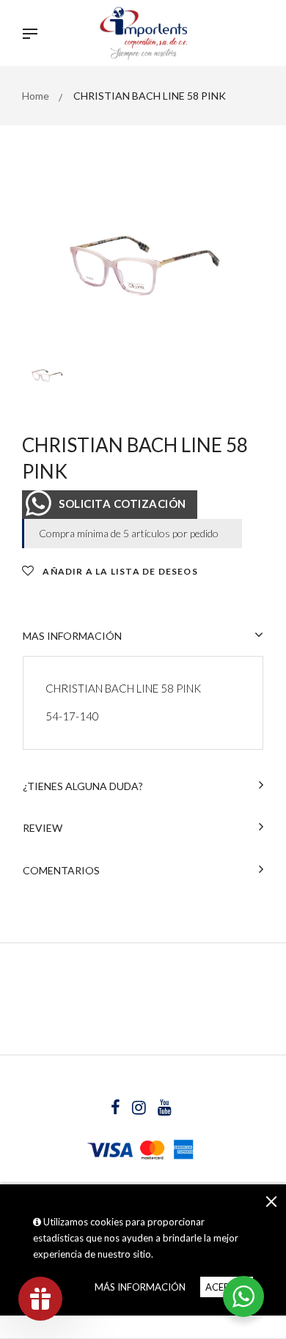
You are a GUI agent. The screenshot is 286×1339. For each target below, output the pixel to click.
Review (42, 827)
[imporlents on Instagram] (140, 1109)
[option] (143, 264)
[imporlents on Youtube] (165, 1109)
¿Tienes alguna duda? (83, 786)
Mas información (72, 635)
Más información (140, 1287)
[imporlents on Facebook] (116, 1109)
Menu (33, 35)
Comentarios (61, 870)
